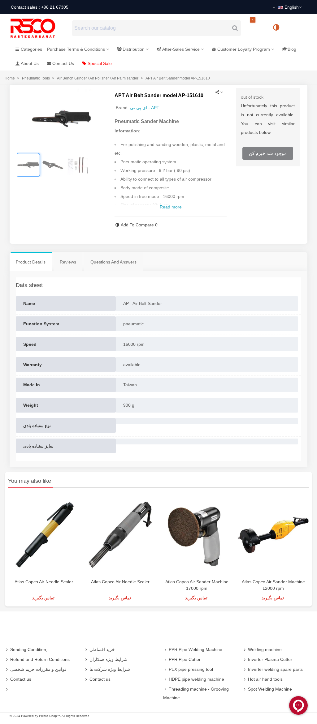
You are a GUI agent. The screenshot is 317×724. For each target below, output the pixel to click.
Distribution (134, 49)
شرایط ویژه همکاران (108, 659)
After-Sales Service (181, 49)
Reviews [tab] (68, 261)
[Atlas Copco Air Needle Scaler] (44, 535)
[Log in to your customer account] (296, 27)
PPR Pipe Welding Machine (195, 649)
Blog (292, 49)
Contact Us (63, 63)
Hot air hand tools (265, 679)
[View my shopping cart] (258, 28)
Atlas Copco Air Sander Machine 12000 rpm (273, 585)
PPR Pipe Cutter (185, 659)
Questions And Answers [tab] (113, 261)
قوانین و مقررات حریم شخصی (38, 669)
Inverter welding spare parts (275, 669)
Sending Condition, (28, 649)
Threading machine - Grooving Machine (196, 693)
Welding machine (265, 649)
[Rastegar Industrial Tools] (40, 28)
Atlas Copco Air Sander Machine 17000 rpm (196, 585)
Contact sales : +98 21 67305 (39, 7)
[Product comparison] (278, 28)
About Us (30, 63)
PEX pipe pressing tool (191, 669)
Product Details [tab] (31, 261)
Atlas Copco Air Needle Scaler (44, 581)
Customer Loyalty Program (243, 49)
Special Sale (100, 63)
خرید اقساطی (102, 649)
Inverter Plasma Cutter (270, 659)
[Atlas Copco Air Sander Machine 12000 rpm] (273, 535)
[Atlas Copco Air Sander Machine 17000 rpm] (196, 535)
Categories (31, 49)
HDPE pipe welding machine (196, 679)
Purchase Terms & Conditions (76, 49)
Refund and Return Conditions (40, 659)
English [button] (291, 7)
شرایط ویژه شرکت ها (109, 669)
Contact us (20, 679)
